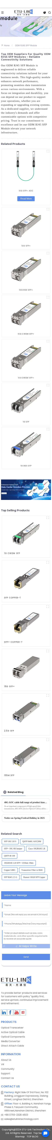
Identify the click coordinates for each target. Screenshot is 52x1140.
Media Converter (10, 1041)
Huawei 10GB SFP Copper (34, 877)
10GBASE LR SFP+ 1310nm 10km (19, 863)
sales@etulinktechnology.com (21, 1119)
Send (26, 956)
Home (7, 45)
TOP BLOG (32, 1136)
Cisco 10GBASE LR (36, 849)
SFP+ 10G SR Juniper (13, 849)
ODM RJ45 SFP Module (26, 45)
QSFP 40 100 (9, 856)
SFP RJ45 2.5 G (10, 877)
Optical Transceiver (12, 1027)
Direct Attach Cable (12, 1045)
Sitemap (20, 1136)
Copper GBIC (9, 870)
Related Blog (16, 792)
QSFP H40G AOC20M (31, 841)
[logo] (23, 12)
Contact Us (7, 1078)
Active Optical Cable (13, 1032)
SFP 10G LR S (10, 841)
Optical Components (13, 1036)
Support (5, 1073)
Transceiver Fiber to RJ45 (32, 870)
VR (2, 1064)
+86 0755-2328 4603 (16, 1114)
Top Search (40, 1133)
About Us (6, 1060)
